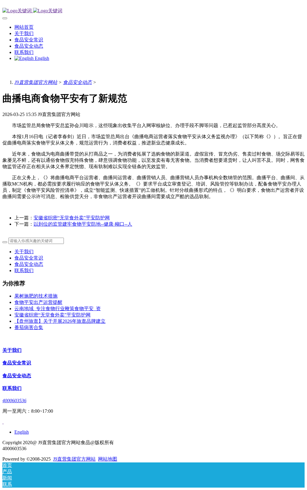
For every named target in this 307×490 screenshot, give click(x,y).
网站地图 (107, 459)
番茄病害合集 (28, 327)
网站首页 (24, 27)
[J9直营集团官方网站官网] (153, 11)
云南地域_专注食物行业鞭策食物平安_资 (57, 308)
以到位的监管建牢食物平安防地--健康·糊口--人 (83, 224)
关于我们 (24, 251)
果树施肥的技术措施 (36, 295)
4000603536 (14, 400)
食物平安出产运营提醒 (38, 302)
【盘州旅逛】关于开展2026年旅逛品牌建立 (60, 321)
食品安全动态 (77, 82)
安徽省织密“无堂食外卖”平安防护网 (72, 217)
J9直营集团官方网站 (35, 82)
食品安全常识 (28, 257)
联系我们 (24, 270)
